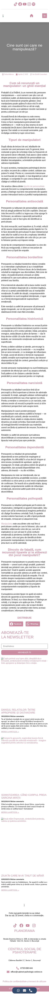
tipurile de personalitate (34, 186)
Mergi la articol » (10, 732)
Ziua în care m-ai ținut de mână (22, 875)
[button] (16, 624)
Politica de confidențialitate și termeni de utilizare (24, 981)
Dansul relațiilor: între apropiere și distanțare (18, 711)
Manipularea (6, 524)
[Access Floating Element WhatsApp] (18, 990)
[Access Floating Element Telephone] (31, 990)
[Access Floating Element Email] (24, 990)
